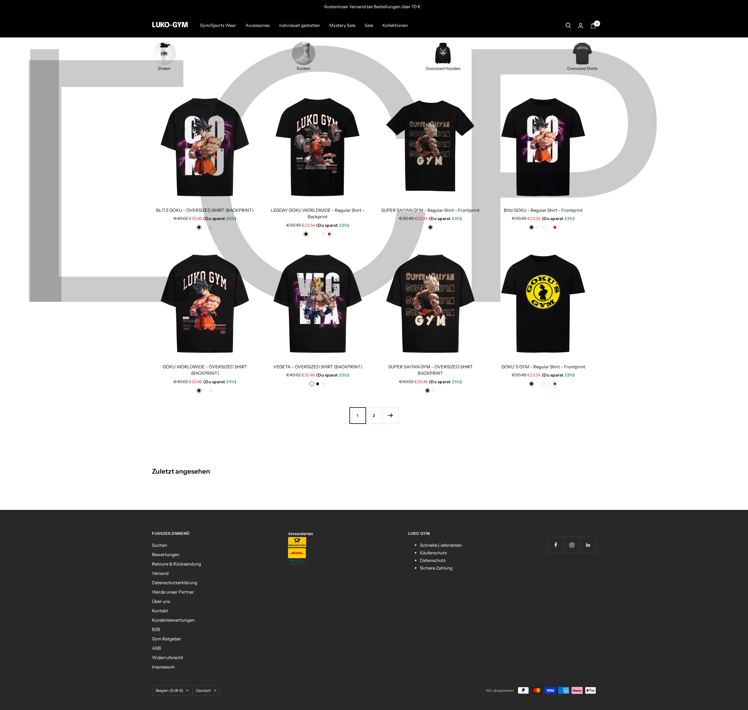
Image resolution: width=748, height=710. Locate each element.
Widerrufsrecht (167, 657)
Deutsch (203, 690)
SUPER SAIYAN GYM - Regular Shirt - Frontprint (430, 210)
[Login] (580, 25)
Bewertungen (165, 554)
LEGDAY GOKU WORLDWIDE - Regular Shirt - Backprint (318, 213)
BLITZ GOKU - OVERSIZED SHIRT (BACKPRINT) (205, 210)
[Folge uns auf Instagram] (572, 545)
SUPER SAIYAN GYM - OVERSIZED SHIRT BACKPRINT (430, 370)
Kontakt (160, 610)
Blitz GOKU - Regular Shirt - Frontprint (543, 210)
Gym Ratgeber (166, 639)
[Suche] (568, 25)
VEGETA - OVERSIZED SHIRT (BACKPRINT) (317, 366)
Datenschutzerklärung (174, 582)
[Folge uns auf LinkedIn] (588, 545)
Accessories (257, 25)
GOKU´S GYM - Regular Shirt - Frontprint (543, 366)
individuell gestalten (299, 25)
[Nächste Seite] (390, 415)
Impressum (163, 667)
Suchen (159, 545)
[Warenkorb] (593, 25)
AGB (156, 648)
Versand (160, 573)
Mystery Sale (342, 25)
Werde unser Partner (173, 592)
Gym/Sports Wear (218, 25)
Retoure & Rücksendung (176, 564)
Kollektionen (395, 25)
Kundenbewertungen (173, 620)
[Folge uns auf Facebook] (556, 545)
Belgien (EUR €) (169, 690)
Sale (369, 25)
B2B (156, 629)
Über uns (161, 601)
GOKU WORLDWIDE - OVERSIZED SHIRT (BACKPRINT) (205, 370)
